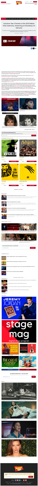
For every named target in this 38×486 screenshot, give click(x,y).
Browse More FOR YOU (29, 129)
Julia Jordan (12, 94)
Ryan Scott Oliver (11, 81)
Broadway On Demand (14, 72)
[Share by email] (36, 48)
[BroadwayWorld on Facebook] (16, 480)
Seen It (5, 161)
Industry (12, 18)
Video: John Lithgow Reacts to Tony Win (13, 201)
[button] (36, 19)
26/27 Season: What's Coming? (6, 3)
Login (33, 18)
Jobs (17, 18)
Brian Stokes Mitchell (18, 86)
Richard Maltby (7, 76)
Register (29, 18)
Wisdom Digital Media (16, 483)
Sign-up (31, 1)
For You (5, 97)
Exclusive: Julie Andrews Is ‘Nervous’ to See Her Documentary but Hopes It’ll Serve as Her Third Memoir (18, 400)
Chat (15, 18)
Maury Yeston (16, 85)
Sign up (33, 376)
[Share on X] (33, 48)
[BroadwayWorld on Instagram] (18, 480)
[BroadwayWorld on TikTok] (22, 480)
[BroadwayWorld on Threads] (24, 480)
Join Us (16, 482)
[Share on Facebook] (31, 48)
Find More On (18, 189)
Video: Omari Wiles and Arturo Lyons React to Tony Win (16, 195)
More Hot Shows (10, 369)
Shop (23, 18)
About (10, 482)
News (7, 18)
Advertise (7, 482)
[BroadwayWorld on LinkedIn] (20, 480)
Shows (10, 18)
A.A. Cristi (9, 221)
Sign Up (30, 476)
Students (20, 18)
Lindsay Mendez (28, 88)
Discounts (27, 369)
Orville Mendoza (4, 95)
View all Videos (3, 293)
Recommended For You (5, 253)
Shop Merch (4, 2)
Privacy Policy (28, 483)
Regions (23, 482)
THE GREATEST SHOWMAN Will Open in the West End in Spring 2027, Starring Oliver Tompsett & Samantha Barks (17, 419)
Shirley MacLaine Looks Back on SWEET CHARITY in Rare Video (17, 283)
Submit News (20, 482)
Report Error (30, 482)
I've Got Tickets (13, 161)
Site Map (27, 482)
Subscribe (33, 247)
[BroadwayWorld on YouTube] (26, 480)
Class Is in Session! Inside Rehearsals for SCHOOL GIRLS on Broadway (18, 289)
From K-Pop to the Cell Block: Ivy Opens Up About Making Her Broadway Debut (20, 286)
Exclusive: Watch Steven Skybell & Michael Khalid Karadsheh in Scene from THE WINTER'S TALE (22, 280)
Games (25, 18)
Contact (13, 482)
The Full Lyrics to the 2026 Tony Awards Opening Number (16, 208)
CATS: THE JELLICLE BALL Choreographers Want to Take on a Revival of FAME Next (20, 214)
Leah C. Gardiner (28, 93)
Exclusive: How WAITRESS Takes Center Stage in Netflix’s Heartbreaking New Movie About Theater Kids (18, 438)
